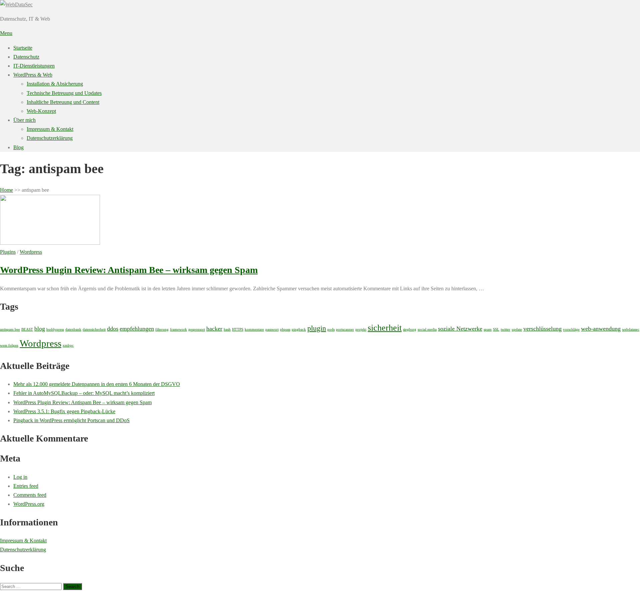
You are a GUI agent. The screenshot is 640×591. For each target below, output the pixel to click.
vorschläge (571, 329)
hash (227, 329)
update (517, 329)
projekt (360, 329)
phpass (285, 329)
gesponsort (196, 329)
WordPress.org (28, 504)
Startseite (22, 48)
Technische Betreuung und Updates (64, 93)
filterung (162, 329)
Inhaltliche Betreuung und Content (63, 102)
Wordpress (31, 252)
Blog (18, 147)
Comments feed (29, 495)
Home (6, 190)
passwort (272, 329)
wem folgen (9, 345)
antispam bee (10, 329)
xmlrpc (68, 345)
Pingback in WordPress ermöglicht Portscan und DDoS (71, 420)
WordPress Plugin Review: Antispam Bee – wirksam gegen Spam (129, 270)
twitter (505, 329)
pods (331, 329)
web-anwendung (601, 328)
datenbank (73, 329)
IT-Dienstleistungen (34, 66)
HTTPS (237, 329)
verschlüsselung (542, 328)
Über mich (24, 120)
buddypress (55, 329)
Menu (6, 33)
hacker (214, 328)
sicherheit (385, 328)
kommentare (254, 329)
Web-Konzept (41, 111)
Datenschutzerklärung (50, 138)
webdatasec (630, 329)
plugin (316, 328)
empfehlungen (137, 328)
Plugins (8, 252)
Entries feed (25, 486)
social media (427, 329)
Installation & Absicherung (55, 84)
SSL (496, 329)
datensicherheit (94, 329)
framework (178, 329)
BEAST (27, 329)
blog (39, 328)
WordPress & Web (32, 75)
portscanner (345, 329)
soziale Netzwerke (460, 328)
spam (488, 329)
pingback (299, 329)
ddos (112, 328)
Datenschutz (26, 57)
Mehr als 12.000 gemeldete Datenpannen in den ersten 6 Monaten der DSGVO (96, 384)
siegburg (409, 329)
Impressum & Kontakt (50, 129)
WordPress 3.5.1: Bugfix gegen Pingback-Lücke (64, 411)
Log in (20, 477)
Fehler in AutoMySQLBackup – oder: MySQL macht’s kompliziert (84, 393)
